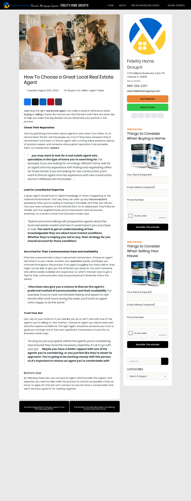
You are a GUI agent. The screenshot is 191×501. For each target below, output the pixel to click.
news (83, 203)
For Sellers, (83, 90)
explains (54, 148)
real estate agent (56, 110)
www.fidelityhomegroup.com (143, 91)
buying (28, 114)
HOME (111, 5)
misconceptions (98, 199)
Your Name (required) (139, 174)
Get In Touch (147, 107)
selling (38, 114)
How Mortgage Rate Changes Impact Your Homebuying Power (44, 408)
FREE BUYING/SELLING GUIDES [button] (145, 5)
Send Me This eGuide (147, 227)
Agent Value (97, 90)
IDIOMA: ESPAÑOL (176, 5)
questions (76, 261)
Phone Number (135, 200)
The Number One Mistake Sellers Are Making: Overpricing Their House (94, 408)
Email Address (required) (141, 187)
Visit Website (147, 98)
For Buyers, (70, 90)
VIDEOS (122, 5)
